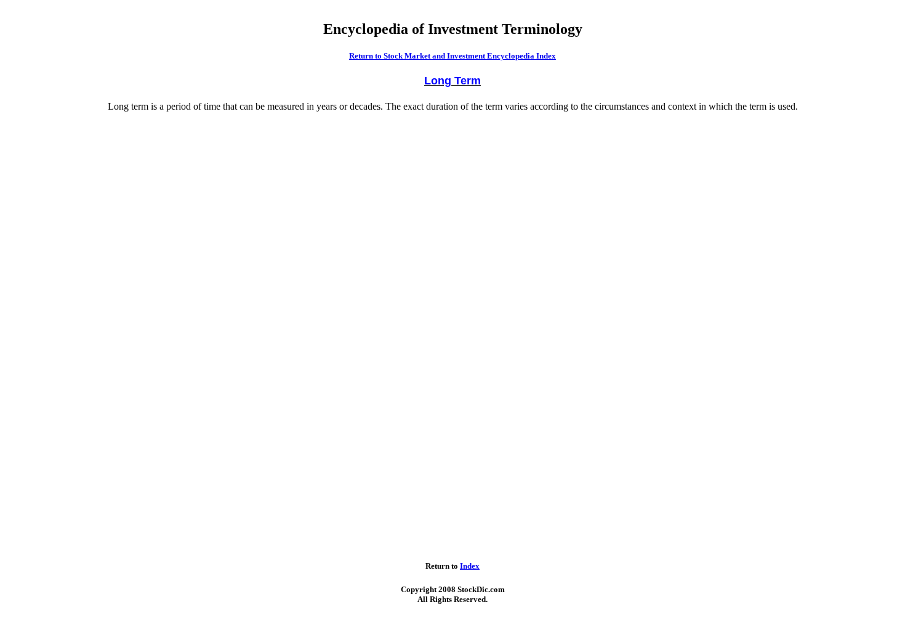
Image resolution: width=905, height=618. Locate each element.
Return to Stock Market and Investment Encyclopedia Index (452, 55)
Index (470, 566)
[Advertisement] (56, 286)
